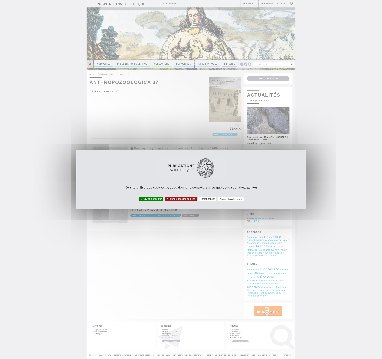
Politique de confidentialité (231, 199)
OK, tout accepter (152, 198)
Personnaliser (207, 198)
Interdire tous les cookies (181, 198)
